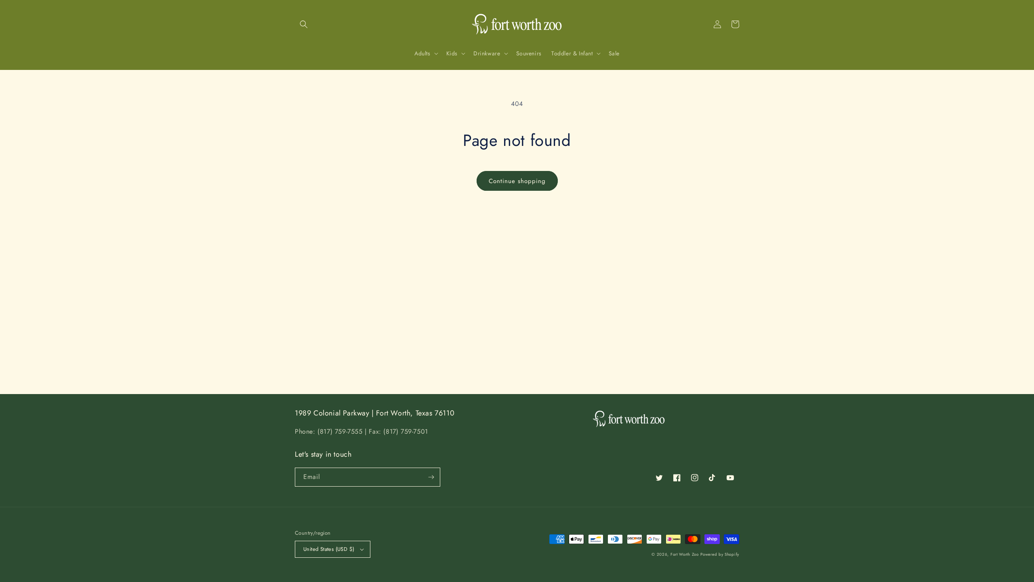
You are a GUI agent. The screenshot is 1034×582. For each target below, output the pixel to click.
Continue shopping (517, 181)
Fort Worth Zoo (684, 554)
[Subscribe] (431, 477)
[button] (304, 24)
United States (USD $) (328, 549)
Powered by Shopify (719, 554)
